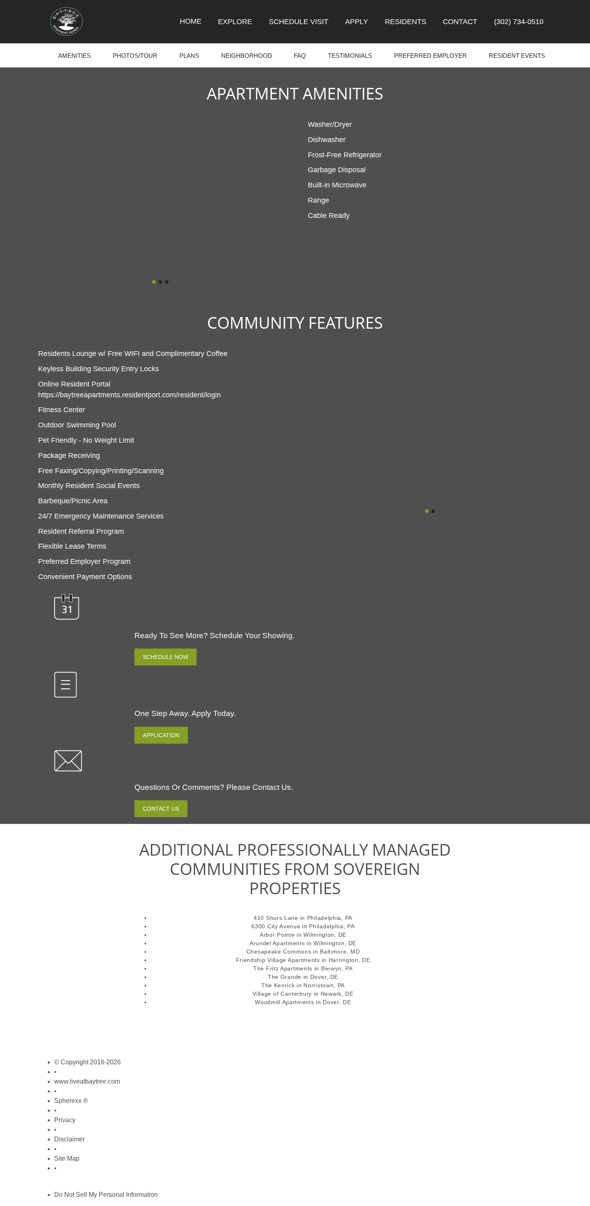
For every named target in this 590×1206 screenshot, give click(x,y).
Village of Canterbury (282, 993)
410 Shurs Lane (276, 918)
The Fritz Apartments (282, 968)
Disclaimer (69, 1139)
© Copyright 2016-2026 (87, 1062)
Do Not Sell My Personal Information (106, 1194)
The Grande (284, 977)
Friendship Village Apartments (278, 960)
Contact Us (161, 808)
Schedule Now (165, 657)
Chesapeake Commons (278, 951)
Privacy (64, 1120)
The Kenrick (278, 985)
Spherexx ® (71, 1100)
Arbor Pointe (277, 934)
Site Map (66, 1158)
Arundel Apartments (277, 943)
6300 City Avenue (275, 926)
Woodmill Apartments (284, 1002)
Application (161, 735)
